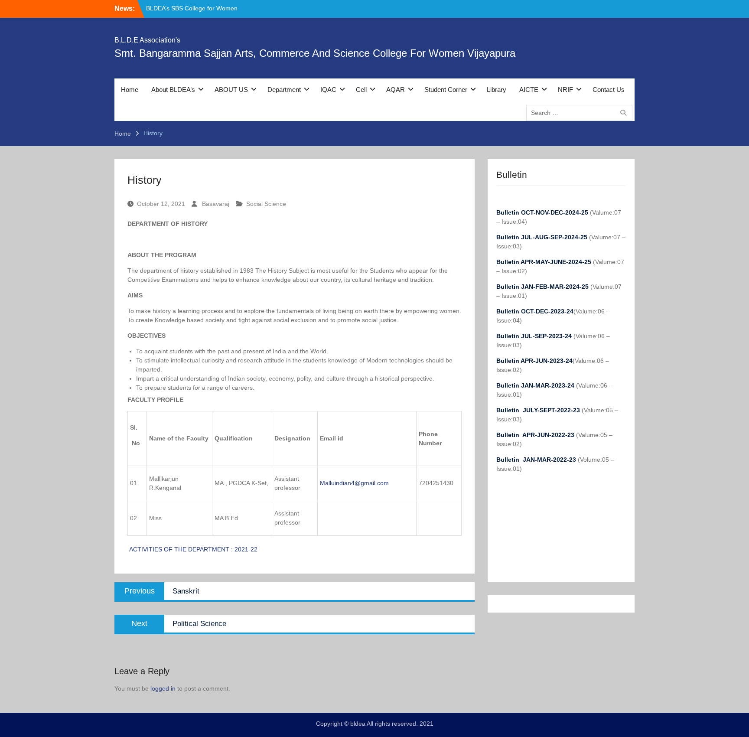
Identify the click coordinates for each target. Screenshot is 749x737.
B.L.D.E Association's (147, 40)
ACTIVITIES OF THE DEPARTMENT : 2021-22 (192, 549)
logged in (163, 688)
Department (284, 89)
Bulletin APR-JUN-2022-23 (536, 434)
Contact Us (609, 89)
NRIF (565, 89)
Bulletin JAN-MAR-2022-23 (537, 459)
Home (129, 89)
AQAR (395, 89)
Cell (361, 89)
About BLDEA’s (173, 89)
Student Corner (445, 89)
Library (496, 89)
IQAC (328, 89)
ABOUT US (231, 89)
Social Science (266, 203)
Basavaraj (215, 203)
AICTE (528, 89)
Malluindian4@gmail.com (354, 482)
